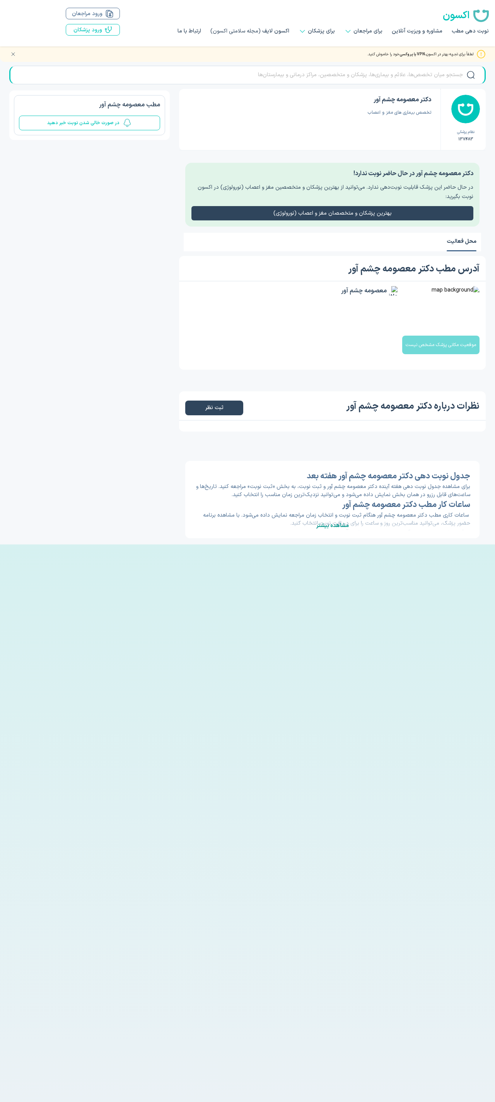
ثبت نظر (214, 408)
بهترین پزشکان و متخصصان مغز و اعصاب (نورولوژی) (332, 213)
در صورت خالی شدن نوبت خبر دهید (83, 122)
